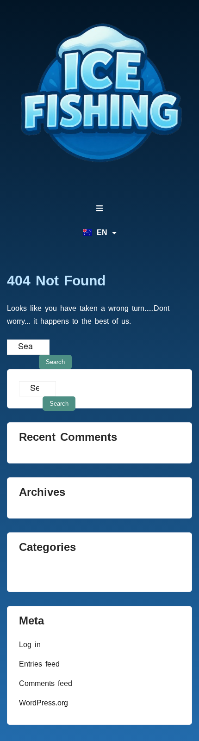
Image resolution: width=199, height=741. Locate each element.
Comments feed (45, 683)
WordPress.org (43, 703)
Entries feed (39, 664)
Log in (30, 644)
